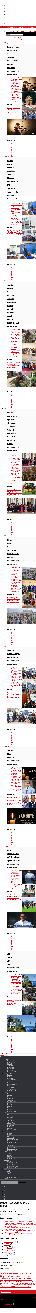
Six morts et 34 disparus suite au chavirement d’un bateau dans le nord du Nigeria (16, 983)
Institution (11, 440)
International (8, 950)
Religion (10, 557)
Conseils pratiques (13, 654)
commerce (28, 1276)
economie (14, 1280)
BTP (8, 185)
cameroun (5, 1276)
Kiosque (10, 288)
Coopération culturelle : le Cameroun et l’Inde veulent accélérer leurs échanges (16, 588)
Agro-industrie (12, 171)
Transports (11, 188)
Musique (10, 540)
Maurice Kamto (7, 1283)
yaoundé (32, 1289)
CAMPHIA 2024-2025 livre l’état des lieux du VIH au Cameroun (16, 684)
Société (6, 281)
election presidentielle (23, 1280)
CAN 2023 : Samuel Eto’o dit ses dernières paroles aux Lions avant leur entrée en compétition (16, 874)
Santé (5, 646)
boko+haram (23, 1273)
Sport (5, 408)
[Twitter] (12, 145)
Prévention (11, 68)
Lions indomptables (28, 1281)
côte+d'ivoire (32, 1278)
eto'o (30, 1280)
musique (22, 1283)
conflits (3, 1278)
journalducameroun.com (22, 1298)
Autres (9, 957)
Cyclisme (10, 420)
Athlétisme (11, 426)
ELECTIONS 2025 (13, 71)
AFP (8, 954)
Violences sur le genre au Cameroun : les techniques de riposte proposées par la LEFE (16, 333)
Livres (9, 547)
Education (10, 295)
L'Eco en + (10, 178)
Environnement (12, 302)
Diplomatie (11, 64)
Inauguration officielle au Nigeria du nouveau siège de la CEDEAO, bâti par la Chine (16, 990)
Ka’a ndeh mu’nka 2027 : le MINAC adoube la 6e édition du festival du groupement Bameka (16, 579)
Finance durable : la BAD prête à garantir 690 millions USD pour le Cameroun (16, 215)
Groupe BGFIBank (13, 192)
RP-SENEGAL (11, 1289)
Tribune (10, 750)
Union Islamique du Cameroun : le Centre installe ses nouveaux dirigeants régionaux (16, 571)
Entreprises (11, 168)
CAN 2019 (13, 1276)
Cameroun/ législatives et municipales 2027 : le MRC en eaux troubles (16, 98)
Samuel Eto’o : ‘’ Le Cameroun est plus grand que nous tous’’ (16, 781)
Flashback (10, 313)
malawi (2, 1283)
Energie (9, 164)
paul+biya (28, 1283)
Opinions (6, 746)
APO (8, 964)
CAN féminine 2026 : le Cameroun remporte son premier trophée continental (16, 467)
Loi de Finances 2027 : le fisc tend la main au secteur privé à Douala (16, 222)
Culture (6, 536)
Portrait (10, 306)
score (17, 1289)
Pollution (10, 320)
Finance (10, 161)
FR (0, 30)
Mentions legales (6, 1292)
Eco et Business (8, 156)
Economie (7, 1245)
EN (1, 31)
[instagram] (12, 148)
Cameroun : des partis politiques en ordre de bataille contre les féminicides (16, 91)
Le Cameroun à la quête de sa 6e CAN (16, 887)
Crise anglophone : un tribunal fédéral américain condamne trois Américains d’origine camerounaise (16, 82)
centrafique (22, 1276)
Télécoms (10, 299)
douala (1, 1280)
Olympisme (11, 423)
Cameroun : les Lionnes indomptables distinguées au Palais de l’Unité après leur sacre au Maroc (16, 458)
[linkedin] (12, 149)
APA (8, 961)
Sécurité (10, 54)
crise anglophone (25, 1278)
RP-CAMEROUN (9, 1287)
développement (8, 1280)
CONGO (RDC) (10, 1278)
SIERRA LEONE (23, 1289)
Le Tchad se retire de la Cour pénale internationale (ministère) (16, 977)
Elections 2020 (12, 61)
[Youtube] (12, 153)
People (6, 1178)
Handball (10, 444)
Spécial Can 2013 (13, 854)
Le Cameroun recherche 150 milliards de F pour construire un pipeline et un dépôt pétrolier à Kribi (16, 206)
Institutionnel (12, 50)
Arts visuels (11, 550)
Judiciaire (10, 57)
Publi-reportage (12, 181)
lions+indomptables (17, 1281)
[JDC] (18, 39)
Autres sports (12, 416)
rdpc (8, 1285)
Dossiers (6, 846)
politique (4, 1285)
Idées (9, 754)
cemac (17, 1276)
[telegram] (12, 150)
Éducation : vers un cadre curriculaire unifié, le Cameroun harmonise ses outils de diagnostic (16, 352)
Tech (9, 175)
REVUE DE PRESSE (20, 1285)
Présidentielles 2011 (14, 857)
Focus (9, 850)
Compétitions (12, 433)
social (28, 1289)
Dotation (10, 316)
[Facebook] (12, 143)
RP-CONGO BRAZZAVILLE (21, 1287)
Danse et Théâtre (13, 554)
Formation (10, 309)
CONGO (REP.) (18, 1278)
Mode (9, 543)
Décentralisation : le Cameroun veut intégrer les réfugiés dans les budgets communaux (16, 342)
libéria (5, 1281)
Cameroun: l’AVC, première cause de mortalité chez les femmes (16, 678)
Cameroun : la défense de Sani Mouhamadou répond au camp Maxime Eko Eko (16, 788)
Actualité (10, 650)
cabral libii (30, 1273)
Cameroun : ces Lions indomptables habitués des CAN (16, 882)
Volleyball (10, 430)
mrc (19, 1283)
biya (17, 1273)
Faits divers (11, 292)
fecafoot (2, 1281)
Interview (10, 757)
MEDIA (6, 1053)
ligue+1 (9, 1281)
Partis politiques (13, 47)
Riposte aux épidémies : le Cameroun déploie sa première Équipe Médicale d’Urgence (16, 671)
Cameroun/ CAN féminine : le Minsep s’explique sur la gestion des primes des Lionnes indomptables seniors (16, 478)
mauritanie (14, 1283)
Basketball (11, 437)
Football (10, 413)
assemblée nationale (10, 1273)
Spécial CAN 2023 (13, 861)
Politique (6, 43)
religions (11, 1285)
